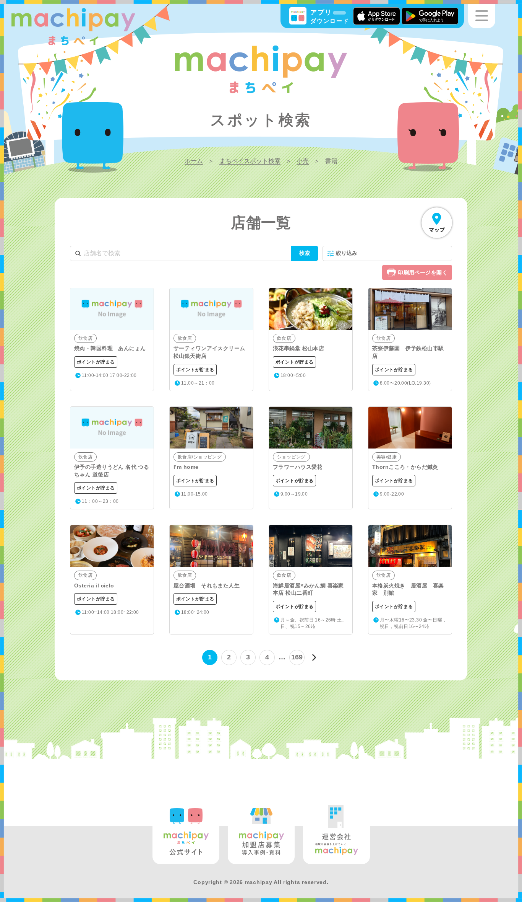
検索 (304, 253)
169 (297, 657)
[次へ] (314, 657)
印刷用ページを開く (422, 272)
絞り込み (346, 253)
